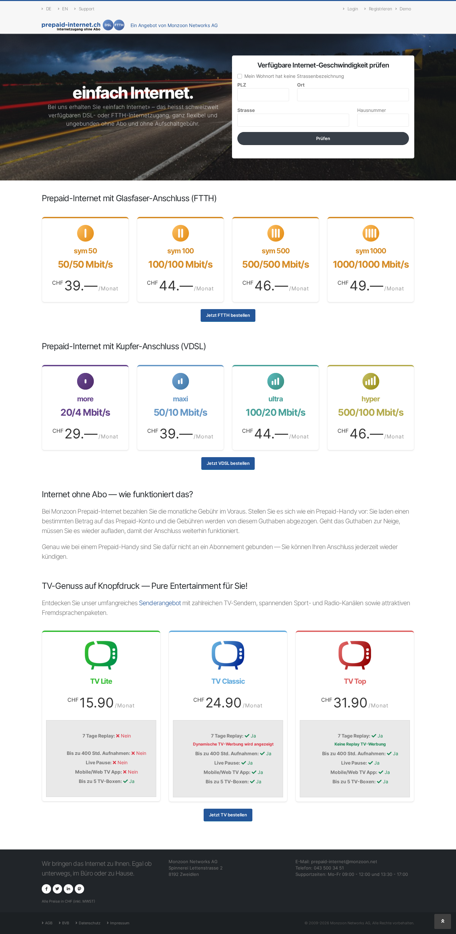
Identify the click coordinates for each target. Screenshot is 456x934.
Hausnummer (371, 110)
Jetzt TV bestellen (228, 814)
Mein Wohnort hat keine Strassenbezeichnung (294, 76)
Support (86, 8)
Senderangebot (160, 603)
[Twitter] (57, 889)
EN (65, 8)
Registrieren (380, 8)
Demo (405, 8)
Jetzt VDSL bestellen (228, 463)
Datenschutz (89, 923)
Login (353, 8)
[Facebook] (46, 889)
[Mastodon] (79, 889)
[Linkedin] (68, 889)
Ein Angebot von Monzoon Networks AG (174, 25)
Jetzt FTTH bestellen (228, 315)
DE (48, 8)
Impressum (120, 923)
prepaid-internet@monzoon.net (344, 861)
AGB (48, 923)
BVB (65, 923)
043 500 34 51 (329, 868)
